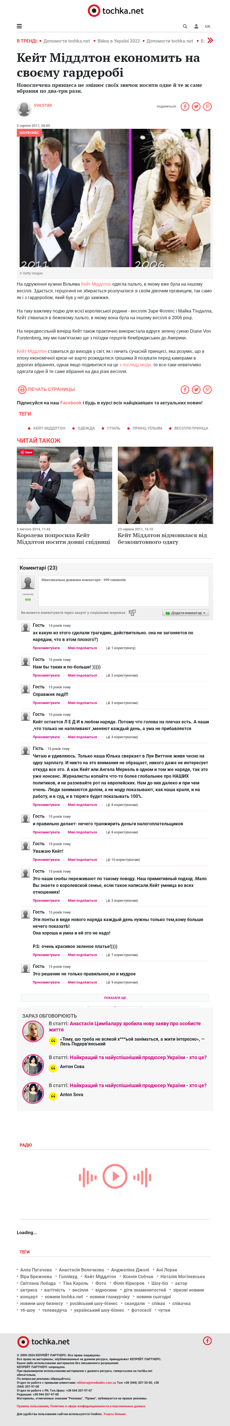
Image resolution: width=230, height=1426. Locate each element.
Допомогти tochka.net (67, 41)
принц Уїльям (147, 428)
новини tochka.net (64, 1296)
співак (158, 1303)
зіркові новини (188, 1290)
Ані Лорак (166, 1270)
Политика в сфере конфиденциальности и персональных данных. (98, 1406)
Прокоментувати (46, 648)
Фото (100, 1283)
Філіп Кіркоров (128, 1283)
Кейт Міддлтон (96, 284)
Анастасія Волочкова (81, 1270)
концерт (29, 1296)
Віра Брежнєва (36, 1276)
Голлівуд (68, 1276)
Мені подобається (82, 648)
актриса (28, 1290)
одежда (86, 428)
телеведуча (54, 1310)
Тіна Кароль (75, 1283)
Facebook (71, 402)
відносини (106, 1290)
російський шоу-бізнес (94, 1303)
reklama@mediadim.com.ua (96, 1383)
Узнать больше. (115, 1414)
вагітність (54, 1290)
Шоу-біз (159, 1283)
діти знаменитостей (145, 1290)
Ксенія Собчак (138, 1276)
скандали (135, 1303)
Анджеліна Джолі (130, 1270)
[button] (196, 26)
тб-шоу (27, 1310)
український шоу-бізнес (99, 1310)
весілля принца (191, 428)
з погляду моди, (135, 364)
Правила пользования (33, 1406)
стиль (113, 428)
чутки (164, 1310)
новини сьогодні (154, 1296)
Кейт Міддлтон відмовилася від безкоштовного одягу (162, 538)
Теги (25, 1252)
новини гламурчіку (110, 1296)
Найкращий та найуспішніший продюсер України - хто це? (138, 1057)
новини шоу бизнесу (41, 1303)
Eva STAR (43, 105)
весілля (80, 1290)
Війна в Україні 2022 (119, 41)
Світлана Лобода (38, 1283)
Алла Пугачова (36, 1270)
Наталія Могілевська (182, 1276)
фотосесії (141, 1310)
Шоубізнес (29, 133)
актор (181, 1283)
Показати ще (115, 998)
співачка (181, 1303)
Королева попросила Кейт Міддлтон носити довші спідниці (63, 538)
